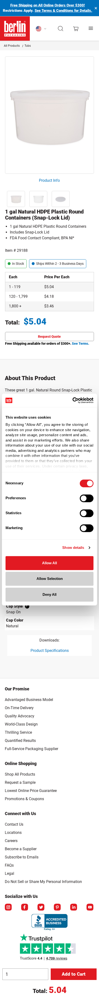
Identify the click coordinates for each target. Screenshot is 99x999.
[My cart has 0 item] (76, 28)
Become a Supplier (21, 849)
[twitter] (41, 907)
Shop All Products (20, 774)
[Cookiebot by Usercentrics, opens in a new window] (72, 400)
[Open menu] (91, 29)
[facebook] (25, 907)
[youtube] (90, 907)
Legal (9, 873)
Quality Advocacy (19, 716)
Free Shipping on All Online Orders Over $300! (47, 5)
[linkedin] (74, 907)
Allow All (49, 563)
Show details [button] (73, 547)
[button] (60, 28)
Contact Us (14, 824)
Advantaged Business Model (29, 699)
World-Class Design (21, 724)
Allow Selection (50, 579)
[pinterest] (58, 907)
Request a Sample (20, 782)
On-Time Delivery (19, 708)
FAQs (9, 865)
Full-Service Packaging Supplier (31, 748)
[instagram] (8, 907)
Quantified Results (20, 740)
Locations (13, 832)
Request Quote (49, 336)
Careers (11, 840)
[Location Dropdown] (41, 28)
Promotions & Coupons (24, 799)
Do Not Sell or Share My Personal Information (43, 881)
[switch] (86, 498)
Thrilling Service (18, 732)
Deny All (49, 594)
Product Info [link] (49, 180)
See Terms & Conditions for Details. (63, 10)
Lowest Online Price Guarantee (31, 790)
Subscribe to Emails (21, 857)
